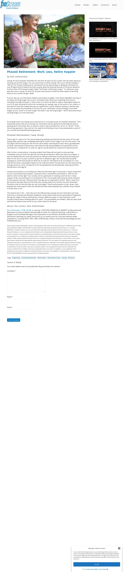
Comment (11, 271)
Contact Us (105, 5)
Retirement (42, 258)
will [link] (18, 242)
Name (10, 297)
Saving (64, 258)
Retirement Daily (53, 258)
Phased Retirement (29, 258)
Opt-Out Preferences (90, 569)
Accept (97, 564)
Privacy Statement (103, 569)
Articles (77, 5)
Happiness (16, 258)
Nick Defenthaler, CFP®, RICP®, (19, 210)
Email (9, 307)
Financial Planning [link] (58, 212)
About (114, 5)
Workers (71, 258)
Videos (95, 5)
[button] (119, 548)
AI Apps (86, 5)
